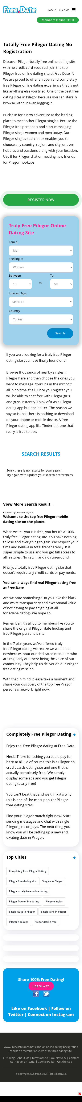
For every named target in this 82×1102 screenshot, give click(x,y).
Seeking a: (16, 259)
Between (15, 275)
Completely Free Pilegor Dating (27, 871)
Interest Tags (18, 293)
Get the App (64, 1061)
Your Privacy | (60, 1058)
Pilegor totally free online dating (28, 891)
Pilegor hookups (18, 922)
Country (14, 311)
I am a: (13, 242)
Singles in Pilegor (52, 881)
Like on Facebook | (31, 1008)
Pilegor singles (54, 901)
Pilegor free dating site (22, 881)
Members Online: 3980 (58, 20)
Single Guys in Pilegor (22, 911)
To (51, 275)
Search (60, 333)
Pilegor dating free (45, 922)
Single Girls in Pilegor (53, 911)
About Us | (24, 1058)
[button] (52, 10)
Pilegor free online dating (24, 901)
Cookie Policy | (47, 1061)
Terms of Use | (41, 1058)
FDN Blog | (10, 1058)
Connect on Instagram (51, 1014)
